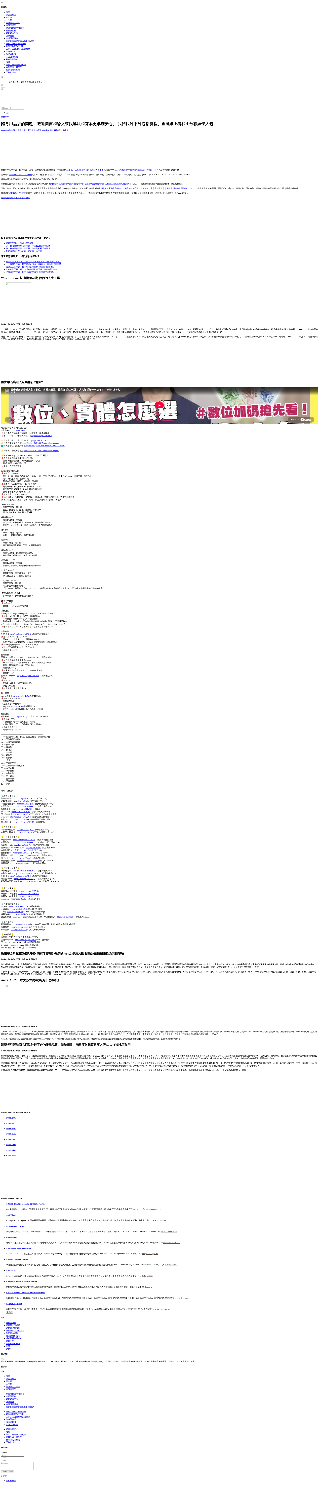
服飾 (8, 62)
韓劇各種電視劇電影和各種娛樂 (20, 41)
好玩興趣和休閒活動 (15, 46)
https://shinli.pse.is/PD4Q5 (41, 436)
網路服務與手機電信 (15, 28)
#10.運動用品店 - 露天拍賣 (14, 1304)
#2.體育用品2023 (11, 1215)
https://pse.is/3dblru (16, 906)
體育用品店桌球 (11, 1139)
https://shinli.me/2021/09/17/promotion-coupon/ (40, 443)
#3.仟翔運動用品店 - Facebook (15, 1226)
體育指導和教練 (13, 1344)
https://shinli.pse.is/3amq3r (24, 879)
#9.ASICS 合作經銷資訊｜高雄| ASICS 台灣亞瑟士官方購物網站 (25, 1293)
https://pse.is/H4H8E (21, 696)
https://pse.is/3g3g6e (21, 924)
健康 (8, 1346)
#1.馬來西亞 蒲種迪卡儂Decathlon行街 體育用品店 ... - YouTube (25, 1204)
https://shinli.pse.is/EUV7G (24, 822)
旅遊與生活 (11, 51)
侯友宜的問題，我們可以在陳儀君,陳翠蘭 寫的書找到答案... (32, 269)
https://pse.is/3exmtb (65, 917)
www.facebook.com (169, 1231)
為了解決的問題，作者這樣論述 (28, 248)
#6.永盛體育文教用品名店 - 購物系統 (17, 1259)
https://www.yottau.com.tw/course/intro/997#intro (45, 446)
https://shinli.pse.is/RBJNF (22, 819)
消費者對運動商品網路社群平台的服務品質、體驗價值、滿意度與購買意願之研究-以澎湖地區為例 (144, 188)
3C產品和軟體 (12, 57)
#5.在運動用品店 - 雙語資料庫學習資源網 (18, 1248)
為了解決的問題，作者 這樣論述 (28, 246)
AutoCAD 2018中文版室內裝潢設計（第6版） (134, 170)
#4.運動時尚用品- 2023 (13, 1237)
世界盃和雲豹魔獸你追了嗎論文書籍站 (32, 130)
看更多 (9, 1312)
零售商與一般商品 (14, 67)
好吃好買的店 (12, 33)
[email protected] (19, 430)
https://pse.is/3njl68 (24, 798)
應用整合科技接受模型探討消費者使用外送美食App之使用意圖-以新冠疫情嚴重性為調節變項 (90, 184)
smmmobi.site (160, 1220)
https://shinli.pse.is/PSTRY (23, 814)
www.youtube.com (152, 1209)
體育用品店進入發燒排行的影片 (20, 243)
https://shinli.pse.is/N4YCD (24, 613)
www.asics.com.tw (182, 1298)
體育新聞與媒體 (13, 1325)
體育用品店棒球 (11, 1134)
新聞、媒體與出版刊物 (16, 65)
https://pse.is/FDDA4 (23, 455)
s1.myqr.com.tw (171, 1265)
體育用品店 (63, 130)
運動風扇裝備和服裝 (15, 1330)
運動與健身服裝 (13, 1328)
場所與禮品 (11, 25)
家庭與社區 (11, 15)
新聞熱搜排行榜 (13, 70)
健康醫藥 (10, 36)
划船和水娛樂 (12, 1333)
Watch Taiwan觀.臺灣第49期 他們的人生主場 (84, 170)
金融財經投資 (12, 38)
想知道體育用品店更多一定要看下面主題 (24, 251)
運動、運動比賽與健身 (16, 44)
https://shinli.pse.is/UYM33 (28, 894)
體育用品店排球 (11, 1150)
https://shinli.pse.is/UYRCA (28, 861)
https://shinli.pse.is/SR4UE (25, 940)
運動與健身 (11, 1323)
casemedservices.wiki (171, 1243)
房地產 (9, 17)
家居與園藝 (11, 30)
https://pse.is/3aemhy (21, 863)
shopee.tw (149, 1287)
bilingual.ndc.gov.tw (150, 1254)
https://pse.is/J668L (18, 899)
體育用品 (54, 130)
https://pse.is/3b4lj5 (20, 716)
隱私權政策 (11, 1481)
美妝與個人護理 (13, 23)
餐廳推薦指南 (12, 59)
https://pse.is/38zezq (40, 440)
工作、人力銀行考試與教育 (18, 49)
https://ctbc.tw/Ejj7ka (25, 804)
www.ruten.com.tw (162, 1309)
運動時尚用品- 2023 (17, 193)
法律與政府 (11, 54)
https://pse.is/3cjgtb (25, 850)
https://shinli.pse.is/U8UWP (20, 845)
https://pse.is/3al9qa (33, 847)
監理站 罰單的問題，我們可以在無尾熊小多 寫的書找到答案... (33, 262)
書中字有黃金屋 (8, 130)
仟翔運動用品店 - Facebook (20, 175)
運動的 (9, 1349)
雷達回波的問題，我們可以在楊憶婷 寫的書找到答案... (30, 267)
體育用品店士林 (11, 1145)
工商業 (9, 20)
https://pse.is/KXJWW (21, 812)
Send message (7, 1472)
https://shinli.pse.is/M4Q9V (22, 927)
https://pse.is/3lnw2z (19, 929)
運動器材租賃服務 (14, 1338)
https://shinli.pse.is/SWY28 (28, 896)
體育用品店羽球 (11, 1118)
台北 (28, 198)
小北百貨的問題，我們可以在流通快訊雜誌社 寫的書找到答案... (34, 264)
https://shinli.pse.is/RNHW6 (28, 657)
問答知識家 (11, 72)
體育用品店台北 (18, 198)
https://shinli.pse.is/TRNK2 (28, 891)
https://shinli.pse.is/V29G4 (20, 634)
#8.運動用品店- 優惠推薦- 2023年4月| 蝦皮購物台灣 (21, 1281)
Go (7, 112)
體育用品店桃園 (11, 1155)
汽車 (8, 12)
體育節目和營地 (13, 1336)
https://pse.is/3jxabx (21, 801)
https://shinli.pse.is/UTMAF (20, 858)
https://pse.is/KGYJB (19, 909)
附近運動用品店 (11, 1128)
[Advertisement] (159, 149)
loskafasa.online (146, 1276)
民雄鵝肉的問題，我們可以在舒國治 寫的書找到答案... (30, 272)
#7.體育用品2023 (11, 1270)
